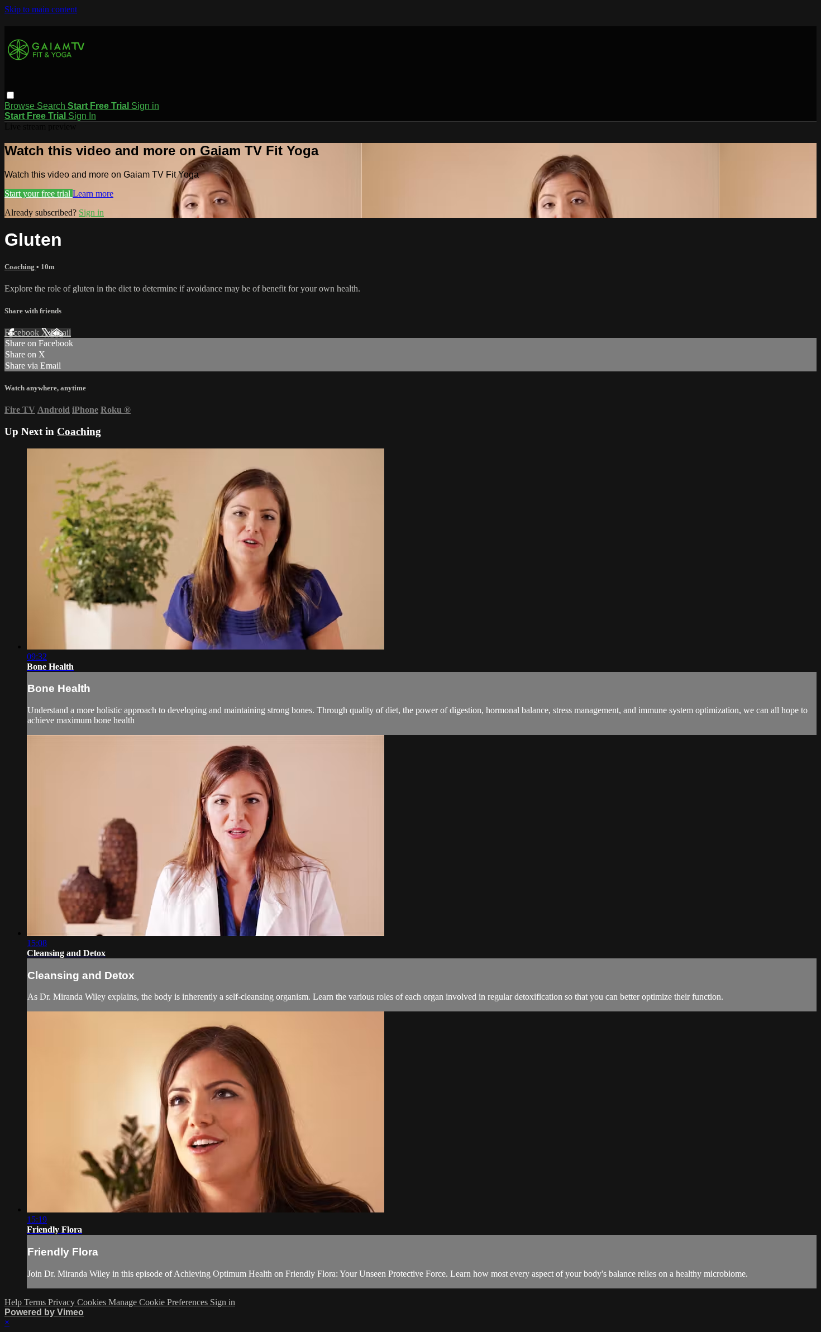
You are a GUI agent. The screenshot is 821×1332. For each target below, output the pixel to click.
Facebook (22, 332)
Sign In (82, 116)
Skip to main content (40, 9)
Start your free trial (38, 193)
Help (14, 1302)
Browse (20, 106)
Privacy (62, 1302)
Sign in (145, 106)
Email (60, 332)
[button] (10, 95)
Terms (36, 1302)
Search (52, 106)
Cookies (92, 1302)
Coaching (20, 266)
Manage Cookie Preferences (159, 1302)
